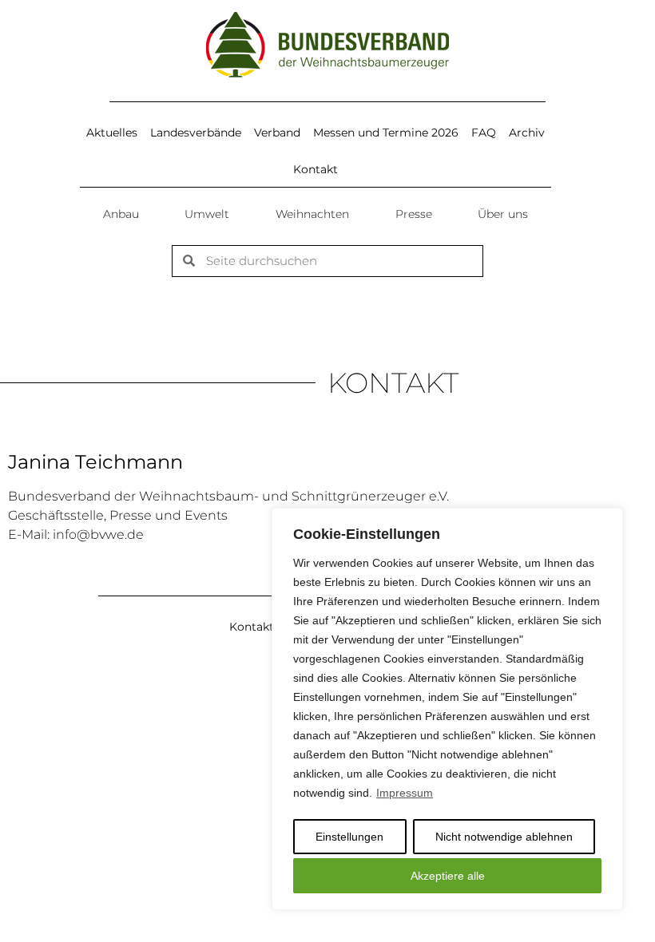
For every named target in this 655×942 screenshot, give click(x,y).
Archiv (527, 132)
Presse (413, 214)
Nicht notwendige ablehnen (504, 836)
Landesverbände (195, 132)
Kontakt (315, 169)
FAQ (483, 132)
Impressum (404, 792)
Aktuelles (111, 132)
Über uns (503, 214)
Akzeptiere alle (448, 875)
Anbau (121, 214)
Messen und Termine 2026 (385, 132)
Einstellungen (349, 836)
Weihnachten (312, 214)
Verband (277, 132)
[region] (447, 709)
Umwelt (207, 214)
